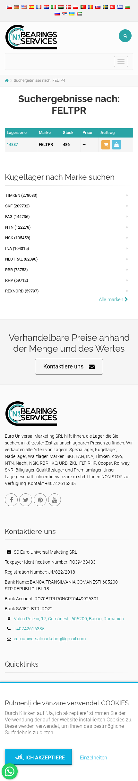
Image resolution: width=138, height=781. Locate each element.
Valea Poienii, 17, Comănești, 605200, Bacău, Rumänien (69, 618)
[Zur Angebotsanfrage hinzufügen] (105, 144)
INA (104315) (17, 248)
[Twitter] (25, 499)
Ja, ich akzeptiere (39, 758)
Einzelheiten (93, 758)
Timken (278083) (21, 195)
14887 (12, 144)
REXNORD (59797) (22, 291)
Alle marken (112, 299)
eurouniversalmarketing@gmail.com (50, 638)
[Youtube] (54, 499)
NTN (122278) (18, 227)
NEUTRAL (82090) (21, 259)
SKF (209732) (17, 206)
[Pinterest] (40, 499)
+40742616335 (29, 628)
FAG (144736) (17, 216)
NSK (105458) (17, 237)
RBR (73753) (16, 269)
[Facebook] (11, 499)
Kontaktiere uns (63, 366)
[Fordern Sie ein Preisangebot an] (116, 144)
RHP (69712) (16, 280)
